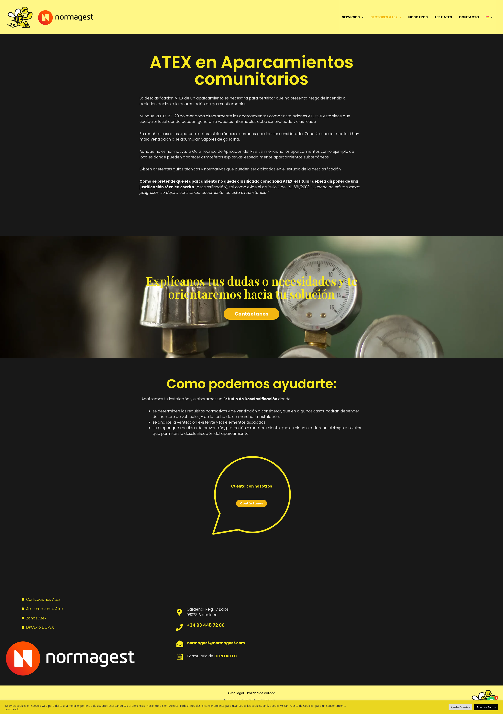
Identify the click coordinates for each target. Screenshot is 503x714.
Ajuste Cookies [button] (460, 707)
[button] (362, 17)
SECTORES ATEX (384, 17)
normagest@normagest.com (216, 643)
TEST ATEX (443, 17)
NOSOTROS (418, 17)
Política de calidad (261, 693)
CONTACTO (469, 17)
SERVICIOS (351, 17)
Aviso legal (236, 693)
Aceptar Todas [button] (486, 707)
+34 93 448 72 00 (206, 625)
